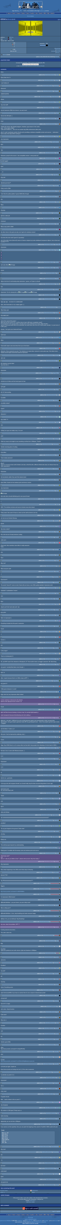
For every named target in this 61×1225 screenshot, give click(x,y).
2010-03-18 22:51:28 (48, 468)
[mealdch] (59, 731)
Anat (58, 318)
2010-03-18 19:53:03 (50, 348)
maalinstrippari (55, 141)
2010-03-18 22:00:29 (50, 433)
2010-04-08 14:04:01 (50, 1011)
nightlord (57, 669)
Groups (18, 13)
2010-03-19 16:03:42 (48, 648)
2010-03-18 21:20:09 (50, 405)
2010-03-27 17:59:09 (48, 899)
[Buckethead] (59, 213)
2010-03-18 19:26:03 (49, 332)
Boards (32, 13)
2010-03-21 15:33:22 (49, 786)
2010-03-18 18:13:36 (50, 284)
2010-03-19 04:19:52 (48, 520)
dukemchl (56, 675)
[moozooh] (59, 1057)
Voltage (57, 598)
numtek (57, 831)
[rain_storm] (59, 872)
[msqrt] (59, 207)
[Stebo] (59, 968)
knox (57, 587)
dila (58, 1118)
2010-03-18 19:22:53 (50, 318)
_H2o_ (20, 10)
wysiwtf (57, 1039)
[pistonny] (59, 742)
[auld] (59, 853)
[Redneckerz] (31, 1190)
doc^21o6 (56, 769)
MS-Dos (10, 37)
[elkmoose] (59, 107)
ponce (57, 479)
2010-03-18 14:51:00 (49, 102)
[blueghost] (59, 1083)
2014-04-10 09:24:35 (48, 1083)
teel (58, 191)
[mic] (59, 196)
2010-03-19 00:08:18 (50, 490)
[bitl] (59, 631)
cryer (57, 737)
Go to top (30, 1217)
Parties (23, 13)
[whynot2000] (59, 337)
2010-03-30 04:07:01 (49, 957)
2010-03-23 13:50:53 (49, 831)
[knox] (59, 587)
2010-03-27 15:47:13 (47, 877)
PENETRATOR (55, 96)
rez (58, 1077)
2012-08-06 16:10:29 (48, 1057)
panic (57, 411)
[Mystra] (59, 709)
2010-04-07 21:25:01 (51, 1006)
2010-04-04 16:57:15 (50, 995)
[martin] (59, 571)
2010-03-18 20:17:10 (47, 367)
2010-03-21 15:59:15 (51, 793)
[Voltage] (59, 598)
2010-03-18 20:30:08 (46, 373)
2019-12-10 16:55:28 (49, 1168)
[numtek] (59, 831)
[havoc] (59, 102)
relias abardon (55, 825)
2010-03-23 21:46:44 (50, 847)
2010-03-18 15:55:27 (48, 180)
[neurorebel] (59, 877)
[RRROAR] (59, 218)
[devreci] (1, 54)
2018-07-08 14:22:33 (44, 1146)
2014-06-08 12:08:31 (48, 1094)
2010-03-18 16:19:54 (46, 213)
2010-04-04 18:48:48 (48, 1001)
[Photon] (59, 946)
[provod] (59, 1028)
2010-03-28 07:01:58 (44, 921)
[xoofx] (59, 474)
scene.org (42, 10)
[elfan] (59, 659)
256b (10, 39)
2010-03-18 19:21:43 (48, 312)
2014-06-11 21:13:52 (50, 1107)
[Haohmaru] (59, 343)
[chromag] (59, 1001)
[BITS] (59, 953)
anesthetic (56, 577)
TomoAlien (56, 1102)
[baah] (59, 1107)
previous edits (30, 1202)
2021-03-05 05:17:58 (51, 1179)
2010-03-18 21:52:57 (47, 427)
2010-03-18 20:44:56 (49, 389)
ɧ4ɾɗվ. (57, 332)
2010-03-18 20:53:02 (51, 395)
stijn (58, 158)
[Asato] (59, 1168)
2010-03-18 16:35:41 (51, 229)
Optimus (57, 468)
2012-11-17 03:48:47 (48, 1063)
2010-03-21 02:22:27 (48, 769)
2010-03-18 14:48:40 (45, 96)
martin (57, 571)
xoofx (57, 474)
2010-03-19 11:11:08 (48, 582)
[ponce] (59, 479)
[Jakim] (59, 1044)
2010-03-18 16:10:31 (49, 207)
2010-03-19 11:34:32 (50, 593)
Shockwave (56, 444)
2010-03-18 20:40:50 (50, 384)
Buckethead (56, 213)
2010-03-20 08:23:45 (49, 697)
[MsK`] (59, 422)
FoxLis (57, 758)
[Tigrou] (59, 136)
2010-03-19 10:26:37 (49, 571)
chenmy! (57, 686)
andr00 (57, 509)
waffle (57, 697)
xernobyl (57, 355)
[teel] (59, 191)
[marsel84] (59, 1051)
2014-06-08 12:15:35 (47, 1102)
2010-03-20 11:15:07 (48, 731)
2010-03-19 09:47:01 (51, 566)
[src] (59, 273)
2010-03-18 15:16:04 (49, 136)
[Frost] (59, 593)
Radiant (57, 147)
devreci (4, 54)
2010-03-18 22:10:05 (50, 455)
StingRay (56, 91)
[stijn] (59, 158)
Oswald (57, 537)
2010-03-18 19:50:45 (47, 343)
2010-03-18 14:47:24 (48, 91)
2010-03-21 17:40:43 (47, 798)
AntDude (57, 753)
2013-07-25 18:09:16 (51, 1077)
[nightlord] (59, 669)
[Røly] (59, 152)
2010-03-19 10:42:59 (47, 577)
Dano (57, 490)
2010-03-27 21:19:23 (49, 905)
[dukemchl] (59, 675)
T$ (58, 691)
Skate (57, 113)
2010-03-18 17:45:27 (49, 250)
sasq (57, 940)
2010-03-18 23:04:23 (49, 479)
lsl (58, 416)
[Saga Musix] (59, 174)
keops (57, 786)
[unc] (59, 804)
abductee (56, 820)
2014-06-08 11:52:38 (51, 1088)
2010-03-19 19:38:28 (50, 659)
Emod (57, 560)
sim (58, 1017)
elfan (57, 659)
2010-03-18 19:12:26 (51, 307)
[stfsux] (59, 295)
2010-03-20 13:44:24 (50, 737)
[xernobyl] (59, 355)
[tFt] (59, 809)
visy (58, 455)
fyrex (57, 555)
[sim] (59, 1017)
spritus (57, 163)
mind (57, 405)
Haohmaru (56, 343)
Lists (36, 13)
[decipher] (59, 185)
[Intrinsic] (59, 449)
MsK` (57, 422)
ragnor (57, 1033)
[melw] (59, 223)
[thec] (59, 384)
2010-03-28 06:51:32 (49, 916)
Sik (58, 1113)
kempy (57, 979)
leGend (57, 80)
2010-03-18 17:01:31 (49, 234)
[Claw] (59, 504)
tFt (58, 809)
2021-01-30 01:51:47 (48, 1174)
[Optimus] (59, 468)
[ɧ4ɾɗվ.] (59, 332)
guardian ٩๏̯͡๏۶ (55, 1157)
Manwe (57, 626)
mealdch (57, 731)
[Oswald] (59, 537)
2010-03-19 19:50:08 (48, 669)
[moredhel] (59, 520)
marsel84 (56, 1051)
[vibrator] (59, 244)
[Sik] (59, 1113)
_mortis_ (57, 648)
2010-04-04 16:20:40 (47, 990)
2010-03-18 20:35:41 (47, 378)
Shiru (57, 867)
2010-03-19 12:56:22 (49, 598)
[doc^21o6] (59, 769)
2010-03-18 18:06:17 (51, 273)
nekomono (56, 798)
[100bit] (59, 1163)
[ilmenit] (59, 1184)
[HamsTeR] (56, 169)
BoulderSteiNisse (55, 883)
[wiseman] (59, 582)
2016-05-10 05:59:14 (45, 1124)
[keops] (59, 786)
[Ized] (59, 995)
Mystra (57, 709)
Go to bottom (30, 16)
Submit (52, 13)
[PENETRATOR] (59, 96)
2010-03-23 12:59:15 (46, 815)
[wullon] (59, 957)
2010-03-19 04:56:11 (50, 526)
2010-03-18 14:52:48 (48, 107)
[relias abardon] (59, 825)
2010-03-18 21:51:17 (49, 422)
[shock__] (59, 400)
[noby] (59, 284)
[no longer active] (59, 1124)
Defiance (57, 935)
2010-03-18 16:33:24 (50, 223)
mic (58, 196)
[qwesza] (59, 899)
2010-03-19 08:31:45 (48, 549)
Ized (58, 995)
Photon (57, 946)
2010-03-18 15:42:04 (50, 158)
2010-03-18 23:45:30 (48, 485)
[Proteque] (59, 438)
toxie (57, 615)
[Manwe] (59, 626)
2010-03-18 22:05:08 (48, 449)
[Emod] (59, 560)
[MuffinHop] (59, 85)
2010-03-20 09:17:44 (49, 709)
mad (58, 433)
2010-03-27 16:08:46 (44, 894)
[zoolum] (59, 460)
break (57, 604)
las (58, 1088)
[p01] (59, 1011)
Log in (9, 13)
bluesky (38, 66)
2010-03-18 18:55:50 (49, 299)
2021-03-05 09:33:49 (49, 1184)
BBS (44, 13)
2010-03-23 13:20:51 (46, 825)
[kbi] (59, 360)
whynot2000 (56, 337)
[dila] (59, 1118)
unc (58, 804)
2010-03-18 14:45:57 (47, 85)
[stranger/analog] (59, 842)
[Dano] (59, 490)
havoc (57, 102)
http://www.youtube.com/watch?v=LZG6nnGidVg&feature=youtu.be (17, 1061)
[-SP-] (59, 642)
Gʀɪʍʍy (57, 180)
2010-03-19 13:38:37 (49, 604)
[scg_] (59, 637)
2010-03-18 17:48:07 (48, 267)
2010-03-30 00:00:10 (50, 940)
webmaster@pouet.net (36, 1222)
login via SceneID (32, 1209)
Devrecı (10, 19)
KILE (57, 1022)
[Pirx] (59, 348)
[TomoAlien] (59, 1102)
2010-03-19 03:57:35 (49, 509)
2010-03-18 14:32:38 (49, 74)
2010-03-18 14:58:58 (50, 118)
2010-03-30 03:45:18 (50, 953)
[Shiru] (59, 867)
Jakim (57, 1044)
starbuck (57, 289)
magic (57, 531)
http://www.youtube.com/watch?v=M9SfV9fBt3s (12, 891)
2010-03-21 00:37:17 (50, 764)
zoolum (57, 460)
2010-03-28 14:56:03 (48, 935)
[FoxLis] (59, 758)
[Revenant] (59, 962)
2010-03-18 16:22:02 (48, 218)
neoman (57, 1094)
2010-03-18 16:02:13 (50, 191)
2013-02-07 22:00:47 (46, 1072)
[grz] (59, 1179)
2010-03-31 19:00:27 (48, 962)
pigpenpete (56, 427)
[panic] (59, 411)
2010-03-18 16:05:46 (50, 202)
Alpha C (57, 312)
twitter (26, 66)
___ (58, 847)
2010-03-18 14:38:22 (49, 80)
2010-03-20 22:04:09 (49, 758)
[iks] (59, 793)
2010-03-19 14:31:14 (50, 620)
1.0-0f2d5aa (8, 1220)
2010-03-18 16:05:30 (50, 196)
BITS (57, 953)
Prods (13, 13)
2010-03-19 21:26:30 (48, 686)
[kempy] (59, 979)
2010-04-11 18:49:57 (49, 1028)
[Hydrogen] (59, 549)
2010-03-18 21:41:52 (51, 416)
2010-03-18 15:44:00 (49, 163)
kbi (58, 360)
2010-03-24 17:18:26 (50, 867)
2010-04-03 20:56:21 (49, 984)
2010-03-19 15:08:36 (51, 631)
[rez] (59, 1077)
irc (60, 1220)
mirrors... (58, 52)
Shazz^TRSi (56, 373)
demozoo (58, 49)
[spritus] (59, 163)
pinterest (30, 66)
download (57, 48)
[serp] (59, 202)
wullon (57, 957)
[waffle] (59, 697)
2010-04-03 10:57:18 (49, 979)
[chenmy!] (59, 686)
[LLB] (59, 764)
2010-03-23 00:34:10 (51, 809)
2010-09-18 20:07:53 (49, 1039)
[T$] (59, 691)
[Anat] (59, 318)
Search (40, 13)
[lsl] (59, 416)
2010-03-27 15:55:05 (44, 888)
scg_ (57, 637)
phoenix (57, 485)
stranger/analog (55, 842)
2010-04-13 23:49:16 (49, 1033)
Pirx (58, 348)
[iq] (59, 1006)
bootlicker (56, 775)
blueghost (56, 1083)
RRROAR (56, 218)
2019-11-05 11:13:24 (46, 1152)
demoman (56, 990)
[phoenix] (59, 485)
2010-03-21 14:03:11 (48, 775)
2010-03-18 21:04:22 (48, 400)
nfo (59, 19)
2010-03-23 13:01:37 (48, 820)
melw (57, 223)
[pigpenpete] (59, 427)
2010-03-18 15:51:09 (46, 174)
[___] (59, 847)
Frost (57, 593)
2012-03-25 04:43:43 (48, 1051)
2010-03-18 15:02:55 (50, 124)
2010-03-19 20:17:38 (48, 675)
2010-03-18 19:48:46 (46, 337)
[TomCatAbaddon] (59, 1146)
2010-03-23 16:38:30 (45, 842)
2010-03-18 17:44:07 (49, 244)
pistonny (57, 742)
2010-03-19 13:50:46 (50, 615)
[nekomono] (59, 798)
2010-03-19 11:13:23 (50, 587)
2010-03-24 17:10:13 (49, 861)
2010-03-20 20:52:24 (48, 753)
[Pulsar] (59, 984)
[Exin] (59, 653)
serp (58, 202)
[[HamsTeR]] (59, 169)
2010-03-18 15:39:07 (48, 147)
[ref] (59, 395)
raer (58, 124)
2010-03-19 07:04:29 (49, 531)
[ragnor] (59, 1033)
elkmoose (56, 107)
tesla (57, 118)
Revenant (56, 962)
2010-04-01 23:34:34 (49, 968)
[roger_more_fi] (59, 815)
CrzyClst (57, 515)
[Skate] (59, 113)
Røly (58, 152)
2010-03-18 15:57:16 (48, 185)
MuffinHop (56, 85)
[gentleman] (59, 367)
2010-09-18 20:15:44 (49, 1044)
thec (58, 384)
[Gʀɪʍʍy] (59, 180)
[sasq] (59, 940)
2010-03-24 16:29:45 (50, 853)
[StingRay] (59, 91)
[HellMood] (59, 1174)
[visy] (59, 455)
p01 (58, 1011)
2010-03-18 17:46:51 (48, 262)
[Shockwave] (59, 444)
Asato (57, 1168)
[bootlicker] (59, 775)
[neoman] (59, 1094)
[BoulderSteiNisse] (59, 883)
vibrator (57, 244)
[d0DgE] (59, 389)
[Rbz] (59, 278)
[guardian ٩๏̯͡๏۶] (59, 1157)
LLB (58, 764)
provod (57, 1028)
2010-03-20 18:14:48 (48, 742)
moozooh (56, 1057)
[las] (59, 1088)
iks (58, 793)
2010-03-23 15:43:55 (46, 836)
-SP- (58, 642)
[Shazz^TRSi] (59, 373)
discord (55, 1220)
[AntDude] (59, 753)
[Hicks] (59, 250)
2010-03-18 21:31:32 (49, 411)
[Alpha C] (59, 312)
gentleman (56, 367)
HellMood (56, 1174)
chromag (57, 1001)
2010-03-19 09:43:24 (49, 560)
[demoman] (59, 990)
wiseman (57, 582)
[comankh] (59, 973)
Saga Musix (56, 174)
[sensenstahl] (59, 1072)
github (44, 1222)
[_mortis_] (59, 648)
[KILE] (59, 1022)
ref (58, 395)
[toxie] (59, 615)
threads (42, 66)
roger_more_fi (55, 815)
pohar (57, 234)
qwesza (57, 899)
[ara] (59, 566)
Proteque (57, 438)
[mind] (59, 405)
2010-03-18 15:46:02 (47, 169)
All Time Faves (4, 1190)
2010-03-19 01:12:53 (50, 504)
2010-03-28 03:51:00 (44, 910)
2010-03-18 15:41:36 (50, 152)
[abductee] (59, 820)
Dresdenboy (56, 1152)
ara (58, 566)
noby (57, 284)
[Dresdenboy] (59, 1152)
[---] (59, 307)
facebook (22, 66)
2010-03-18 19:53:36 (48, 355)
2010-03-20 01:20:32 (51, 691)
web (13, 19)
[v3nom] (59, 542)
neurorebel (56, 877)
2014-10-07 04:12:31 (50, 1118)
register (58, 1211)
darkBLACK (56, 378)
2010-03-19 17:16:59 (50, 653)
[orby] (59, 620)
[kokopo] (59, 609)
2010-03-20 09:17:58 (49, 717)
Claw (57, 504)
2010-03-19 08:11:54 (49, 542)
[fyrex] (59, 555)
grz (58, 1179)
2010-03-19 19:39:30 (50, 664)
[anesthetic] (59, 577)
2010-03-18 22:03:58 (47, 444)
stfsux (57, 295)
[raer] (59, 124)
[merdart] (59, 262)
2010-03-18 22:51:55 (49, 474)
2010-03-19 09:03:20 (50, 555)
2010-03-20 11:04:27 (48, 726)
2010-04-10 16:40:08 (50, 1017)
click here (32, 1200)
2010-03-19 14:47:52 (49, 626)
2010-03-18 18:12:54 (50, 278)
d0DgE (57, 389)
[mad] (59, 433)
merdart (57, 262)
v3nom (57, 542)
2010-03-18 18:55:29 (49, 295)
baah (57, 1107)
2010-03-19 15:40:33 (50, 637)
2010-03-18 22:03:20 (48, 438)
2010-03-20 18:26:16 (50, 747)
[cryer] (59, 737)
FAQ (48, 13)
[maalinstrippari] (59, 141)
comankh (56, 973)
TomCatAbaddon (55, 1146)
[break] (59, 604)
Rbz (58, 278)
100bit (57, 1163)
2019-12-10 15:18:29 (49, 1163)
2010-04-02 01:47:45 (48, 973)
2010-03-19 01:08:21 (49, 499)
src (58, 273)
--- (58, 307)
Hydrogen (56, 549)
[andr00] (59, 509)
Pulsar (57, 984)
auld (58, 853)
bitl (58, 631)
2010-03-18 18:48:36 (48, 289)
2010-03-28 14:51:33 (49, 927)
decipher (57, 185)
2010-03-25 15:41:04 (47, 872)
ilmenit (57, 1184)
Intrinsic (57, 449)
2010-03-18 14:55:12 (49, 113)
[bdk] (59, 526)
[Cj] (59, 229)
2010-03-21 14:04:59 (48, 780)
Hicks (57, 250)
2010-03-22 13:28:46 (50, 804)
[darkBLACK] (59, 378)
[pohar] (59, 234)
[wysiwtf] (59, 1039)
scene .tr (2, 1192)
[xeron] (59, 74)
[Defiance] (59, 935)
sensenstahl (56, 1072)
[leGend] (59, 80)
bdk (58, 526)
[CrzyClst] (59, 515)
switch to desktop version (30, 1219)
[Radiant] (59, 147)
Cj (58, 229)
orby (58, 620)
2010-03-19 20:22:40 (46, 680)
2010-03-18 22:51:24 (49, 460)
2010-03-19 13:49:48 (49, 609)
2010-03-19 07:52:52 (49, 537)
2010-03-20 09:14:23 (49, 704)
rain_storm (56, 872)
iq (58, 1006)
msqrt (57, 207)
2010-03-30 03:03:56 (49, 946)
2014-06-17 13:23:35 (50, 1113)
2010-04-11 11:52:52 (50, 1022)
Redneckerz (35, 1190)
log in (53, 1211)
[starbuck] (59, 289)
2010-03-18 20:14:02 (51, 360)
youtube (58, 51)
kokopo (57, 609)
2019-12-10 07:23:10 (45, 1157)
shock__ (57, 400)
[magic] (59, 531)
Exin (58, 653)
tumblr (34, 66)
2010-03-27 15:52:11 (44, 883)
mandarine (19, 1220)
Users (27, 13)
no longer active (55, 1124)
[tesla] (59, 118)
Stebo (57, 968)
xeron (57, 74)
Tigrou (57, 136)
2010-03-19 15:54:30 (50, 642)
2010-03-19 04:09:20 (48, 515)
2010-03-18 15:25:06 (45, 141)
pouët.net (2, 1220)
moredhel (56, 520)
